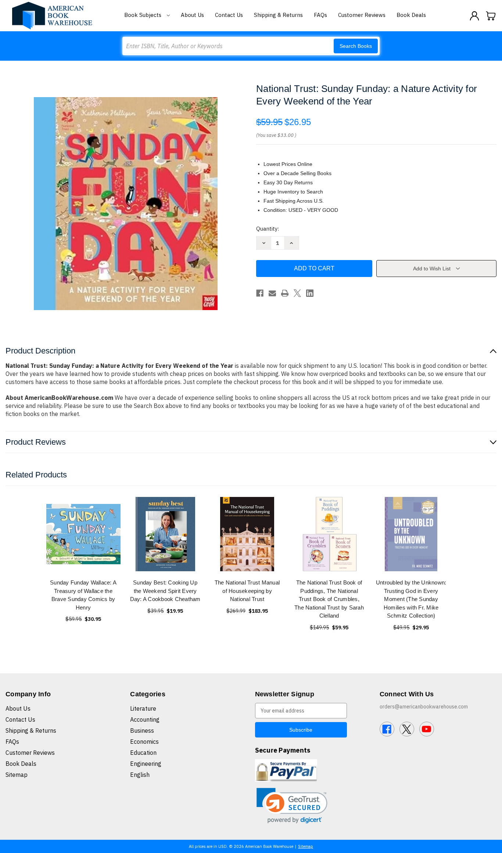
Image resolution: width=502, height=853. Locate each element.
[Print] (284, 293)
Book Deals (411, 14)
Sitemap (17, 774)
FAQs (320, 14)
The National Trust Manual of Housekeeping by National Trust (247, 590)
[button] (292, 805)
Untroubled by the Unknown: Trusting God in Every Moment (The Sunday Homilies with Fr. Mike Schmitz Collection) (411, 599)
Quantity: (267, 228)
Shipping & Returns (278, 14)
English (140, 774)
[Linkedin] (309, 293)
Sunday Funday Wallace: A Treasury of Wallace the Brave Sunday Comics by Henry (83, 595)
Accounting (144, 719)
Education (143, 752)
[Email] (272, 293)
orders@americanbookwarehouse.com (424, 706)
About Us (192, 14)
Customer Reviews (362, 14)
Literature (143, 708)
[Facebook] (259, 293)
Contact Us (229, 14)
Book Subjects (143, 14)
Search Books (356, 46)
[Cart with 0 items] (490, 15)
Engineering (145, 763)
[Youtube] (427, 729)
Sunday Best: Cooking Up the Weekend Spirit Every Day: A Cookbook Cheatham (165, 590)
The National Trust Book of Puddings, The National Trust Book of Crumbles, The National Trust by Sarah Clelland (329, 599)
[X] (297, 293)
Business (142, 730)
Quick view (83, 534)
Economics (144, 741)
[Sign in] (474, 15)
